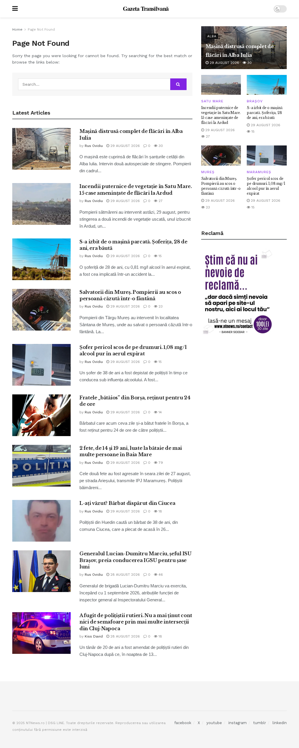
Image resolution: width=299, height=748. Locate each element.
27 (160, 201)
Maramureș (259, 172)
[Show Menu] (15, 8)
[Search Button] (178, 84)
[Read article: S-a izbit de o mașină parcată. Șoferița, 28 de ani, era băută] (41, 259)
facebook (182, 723)
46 (160, 575)
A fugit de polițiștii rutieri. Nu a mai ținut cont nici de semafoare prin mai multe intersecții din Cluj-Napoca (135, 621)
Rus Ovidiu (94, 146)
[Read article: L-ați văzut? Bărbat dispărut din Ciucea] (41, 521)
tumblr (259, 723)
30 (160, 146)
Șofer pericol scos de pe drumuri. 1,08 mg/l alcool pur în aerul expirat (266, 185)
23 (160, 306)
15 (159, 256)
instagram (237, 723)
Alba (211, 36)
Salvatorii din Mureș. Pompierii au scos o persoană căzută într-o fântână (221, 185)
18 (159, 511)
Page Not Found (41, 29)
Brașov (255, 101)
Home (17, 29)
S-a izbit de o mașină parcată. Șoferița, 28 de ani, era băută (264, 113)
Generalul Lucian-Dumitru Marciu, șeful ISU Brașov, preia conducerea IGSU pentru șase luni (135, 560)
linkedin (279, 723)
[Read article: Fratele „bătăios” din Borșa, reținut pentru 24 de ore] (41, 415)
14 (159, 412)
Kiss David (94, 636)
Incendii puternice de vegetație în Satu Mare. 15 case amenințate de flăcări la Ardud (221, 115)
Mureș (208, 172)
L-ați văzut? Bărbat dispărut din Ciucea (127, 503)
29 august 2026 (124, 146)
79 (160, 463)
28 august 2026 (124, 575)
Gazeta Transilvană (146, 9)
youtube (214, 723)
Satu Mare (212, 101)
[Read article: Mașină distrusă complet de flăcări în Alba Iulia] (41, 149)
